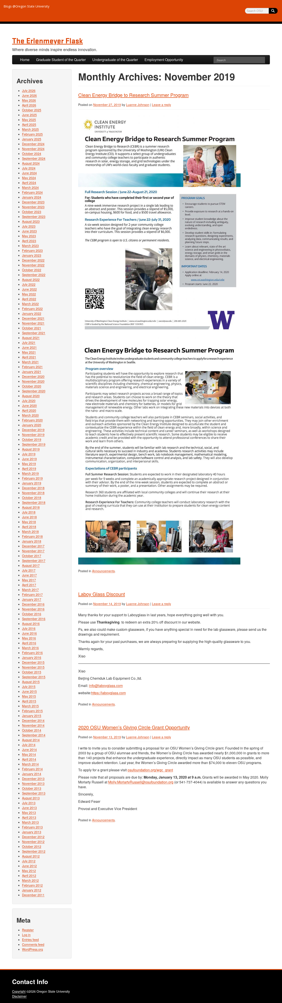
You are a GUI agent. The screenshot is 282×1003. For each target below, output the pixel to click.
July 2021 (28, 342)
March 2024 (30, 187)
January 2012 (31, 890)
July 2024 (28, 168)
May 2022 (29, 294)
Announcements (103, 571)
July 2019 (28, 454)
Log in (26, 935)
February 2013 (32, 827)
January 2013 (31, 832)
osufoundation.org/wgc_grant (150, 769)
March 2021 (30, 362)
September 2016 (33, 618)
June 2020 (29, 405)
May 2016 (29, 638)
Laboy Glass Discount (101, 593)
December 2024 (33, 144)
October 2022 (31, 270)
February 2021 (32, 367)
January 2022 (31, 313)
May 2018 (29, 522)
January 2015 (31, 715)
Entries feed (30, 939)
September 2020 (33, 391)
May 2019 (29, 463)
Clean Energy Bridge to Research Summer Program (133, 94)
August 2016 (31, 623)
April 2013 (29, 817)
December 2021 (33, 318)
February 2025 (32, 134)
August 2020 (31, 396)
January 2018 (31, 541)
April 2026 (29, 105)
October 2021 (31, 328)
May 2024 (29, 178)
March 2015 (30, 706)
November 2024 (33, 148)
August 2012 (31, 856)
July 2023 (28, 226)
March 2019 (30, 473)
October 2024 (31, 153)
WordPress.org (32, 949)
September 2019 (33, 444)
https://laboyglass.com (108, 692)
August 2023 (31, 221)
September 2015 (33, 677)
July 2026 (28, 90)
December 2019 (33, 429)
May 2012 (29, 870)
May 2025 (29, 119)
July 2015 (28, 686)
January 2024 (31, 197)
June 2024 (29, 173)
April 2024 (29, 182)
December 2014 (33, 720)
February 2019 (32, 478)
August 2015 (31, 681)
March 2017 (30, 589)
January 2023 (31, 255)
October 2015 (31, 672)
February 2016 (32, 652)
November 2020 (33, 381)
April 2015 (29, 701)
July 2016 (28, 628)
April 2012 (29, 875)
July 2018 (28, 512)
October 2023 (31, 211)
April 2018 (29, 526)
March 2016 (30, 648)
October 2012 (31, 846)
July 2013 (28, 803)
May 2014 (29, 754)
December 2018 (33, 488)
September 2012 (33, 851)
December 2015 (33, 662)
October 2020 (31, 386)
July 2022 (28, 284)
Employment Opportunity (164, 59)
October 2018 (31, 497)
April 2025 (29, 124)
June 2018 (29, 517)
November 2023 (33, 207)
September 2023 (33, 216)
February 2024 (32, 192)
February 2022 (32, 308)
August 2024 (31, 163)
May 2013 (29, 812)
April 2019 (29, 468)
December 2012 (33, 837)
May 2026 (29, 100)
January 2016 (31, 657)
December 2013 (33, 778)
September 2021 (33, 333)
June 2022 (29, 289)
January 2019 (31, 483)
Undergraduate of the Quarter (115, 59)
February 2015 (32, 711)
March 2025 (30, 129)
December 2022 (33, 260)
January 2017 (31, 599)
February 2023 (32, 250)
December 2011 (33, 895)
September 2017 (33, 560)
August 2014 (31, 740)
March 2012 (30, 880)
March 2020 (30, 415)
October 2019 (31, 439)
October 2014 (31, 730)
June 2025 (29, 115)
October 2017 (31, 555)
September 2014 (33, 735)
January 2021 (31, 371)
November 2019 (33, 434)
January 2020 (31, 425)
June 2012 (29, 866)
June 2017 (29, 575)
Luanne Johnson (137, 104)
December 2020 (33, 376)
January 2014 (31, 774)
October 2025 (31, 110)
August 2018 (31, 507)
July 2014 (28, 744)
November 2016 (33, 609)
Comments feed (33, 944)
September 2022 (33, 274)
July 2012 (28, 861)
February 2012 (32, 885)
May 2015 (29, 696)
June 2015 (29, 691)
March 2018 (30, 531)
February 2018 (32, 536)
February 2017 (32, 594)
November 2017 (33, 551)
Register (28, 930)
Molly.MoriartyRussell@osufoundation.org (140, 782)
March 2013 (30, 822)
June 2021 (29, 347)
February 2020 (32, 420)
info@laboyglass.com (106, 685)
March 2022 (30, 304)
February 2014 (32, 769)
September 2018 (33, 502)
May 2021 (29, 352)
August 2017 (31, 565)
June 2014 (29, 749)
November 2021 (33, 323)
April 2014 (29, 759)
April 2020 (29, 410)
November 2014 (33, 725)
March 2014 (30, 764)
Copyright (19, 991)
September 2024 (33, 158)
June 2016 (29, 633)
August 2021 (31, 337)
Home (25, 59)
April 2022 (29, 299)
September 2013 (33, 793)
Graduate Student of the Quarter (61, 59)
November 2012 (33, 841)
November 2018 (33, 492)
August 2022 (31, 279)
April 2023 (29, 241)
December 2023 (33, 202)
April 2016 (29, 643)
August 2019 (31, 449)
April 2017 (29, 585)
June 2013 (29, 807)
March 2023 (30, 245)
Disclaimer (19, 996)
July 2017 (28, 570)
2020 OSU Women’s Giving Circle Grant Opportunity (134, 727)
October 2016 (31, 614)
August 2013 (31, 798)
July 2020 (28, 400)
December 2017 (33, 546)
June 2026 (29, 95)
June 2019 (29, 459)
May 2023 (29, 236)
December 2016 (33, 604)
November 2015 (33, 667)
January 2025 (31, 139)
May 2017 (29, 580)
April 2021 (29, 357)
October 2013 (31, 788)
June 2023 (29, 231)
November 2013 (33, 783)
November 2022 (33, 265)
